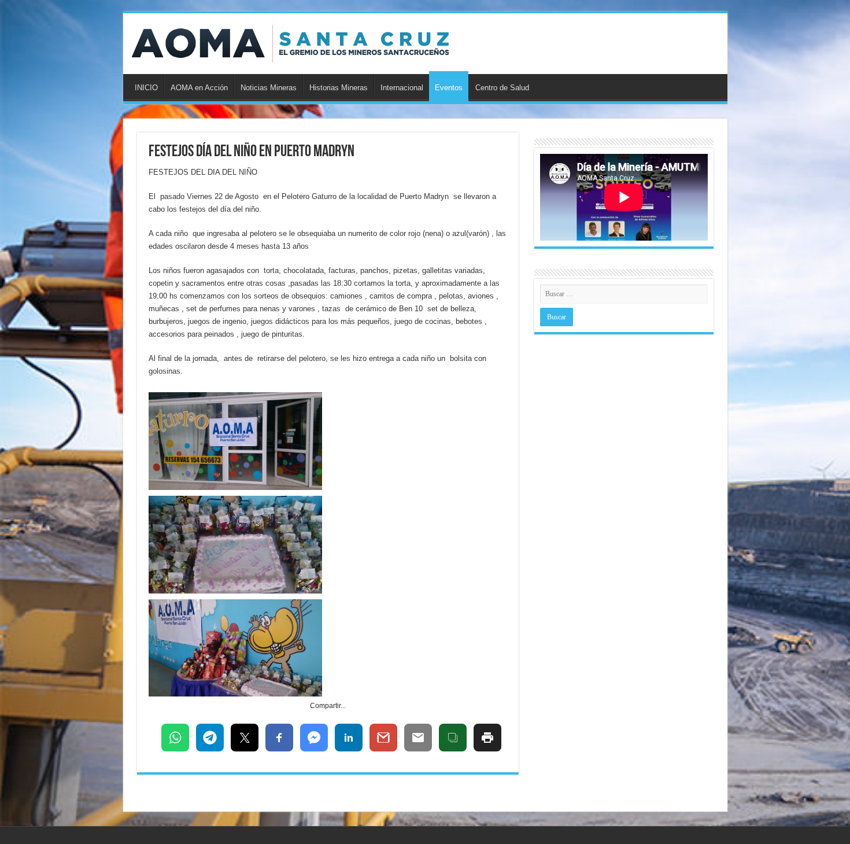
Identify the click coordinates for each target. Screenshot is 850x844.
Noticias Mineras (269, 87)
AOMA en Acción (199, 87)
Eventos (449, 87)
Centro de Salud (502, 87)
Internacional (401, 87)
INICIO (146, 87)
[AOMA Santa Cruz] (290, 42)
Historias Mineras (338, 87)
